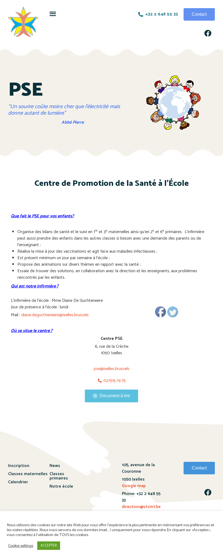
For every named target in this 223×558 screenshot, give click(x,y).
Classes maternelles (28, 474)
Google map (134, 486)
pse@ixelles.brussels (111, 368)
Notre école (61, 486)
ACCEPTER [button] (49, 545)
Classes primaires (58, 476)
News (54, 465)
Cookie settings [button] (20, 545)
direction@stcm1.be (141, 506)
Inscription (18, 465)
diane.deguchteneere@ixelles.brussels (55, 315)
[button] (52, 13)
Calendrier (18, 482)
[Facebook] (208, 33)
